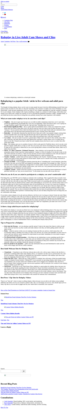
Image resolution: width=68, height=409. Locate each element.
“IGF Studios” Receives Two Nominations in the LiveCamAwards (19, 389)
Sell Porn (12, 41)
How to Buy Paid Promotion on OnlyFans (12, 290)
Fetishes (6, 25)
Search (3, 368)
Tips (17, 41)
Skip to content (5, 1)
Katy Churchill (8, 403)
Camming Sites (8, 20)
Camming (7, 41)
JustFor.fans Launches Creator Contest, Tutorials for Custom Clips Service (21, 394)
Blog (5, 28)
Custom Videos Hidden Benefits (10, 313)
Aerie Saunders (8, 401)
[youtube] (5, 14)
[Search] (24, 371)
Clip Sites (7, 22)
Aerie (2, 41)
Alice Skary (7, 404)
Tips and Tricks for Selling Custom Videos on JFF (16, 323)
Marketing (7, 23)
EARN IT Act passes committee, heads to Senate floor (39, 290)
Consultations (8, 26)
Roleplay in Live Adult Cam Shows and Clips (28, 37)
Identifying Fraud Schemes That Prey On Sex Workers (17, 303)
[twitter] (5, 12)
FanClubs (3, 320)
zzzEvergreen (23, 41)
